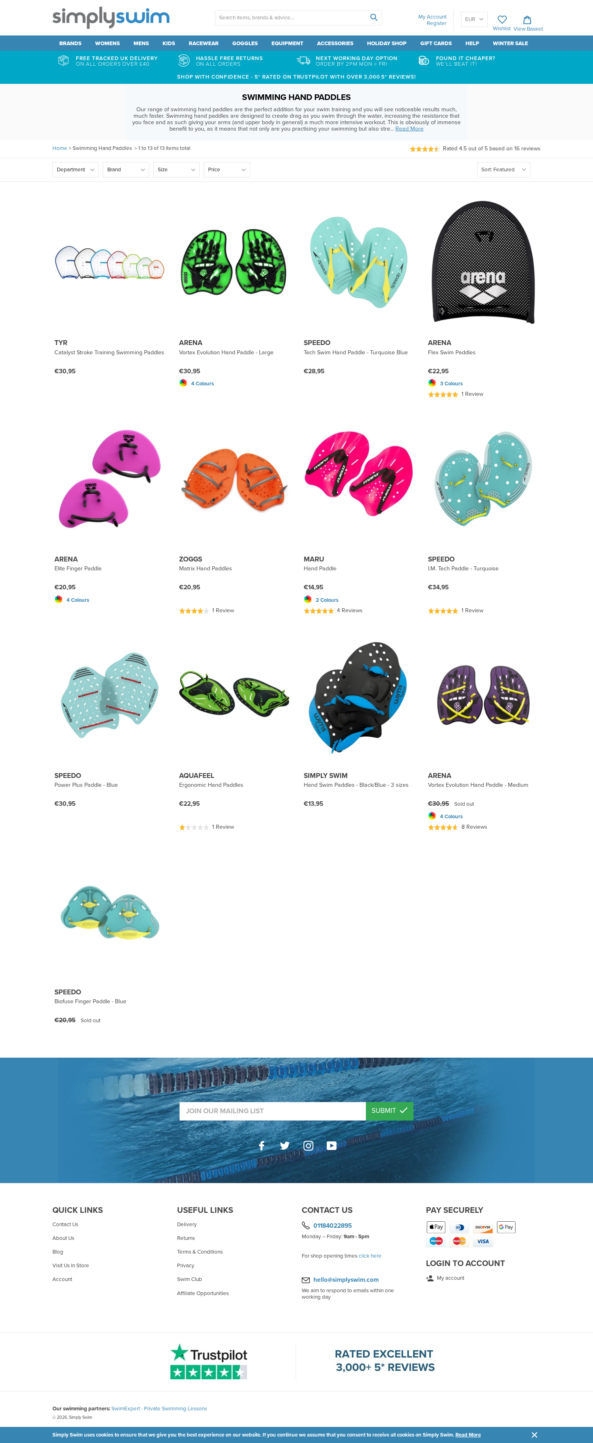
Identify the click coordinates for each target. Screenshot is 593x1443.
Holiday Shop (387, 43)
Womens (107, 43)
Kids (169, 43)
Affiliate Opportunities (203, 1293)
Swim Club (189, 1279)
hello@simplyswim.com (346, 1279)
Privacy (185, 1265)
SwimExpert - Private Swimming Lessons (159, 1409)
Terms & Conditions (200, 1252)
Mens (141, 43)
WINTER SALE (510, 43)
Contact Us (65, 1224)
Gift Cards (436, 43)
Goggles (245, 43)
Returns (186, 1238)
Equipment (287, 43)
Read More (468, 1435)
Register (437, 23)
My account (450, 1278)
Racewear (204, 43)
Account (62, 1279)
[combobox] (298, 17)
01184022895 (332, 1225)
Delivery (187, 1224)
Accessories (335, 43)
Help (472, 43)
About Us (63, 1238)
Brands (70, 43)
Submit (385, 1110)
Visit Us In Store (70, 1265)
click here (370, 1256)
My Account (432, 17)
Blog (57, 1252)
